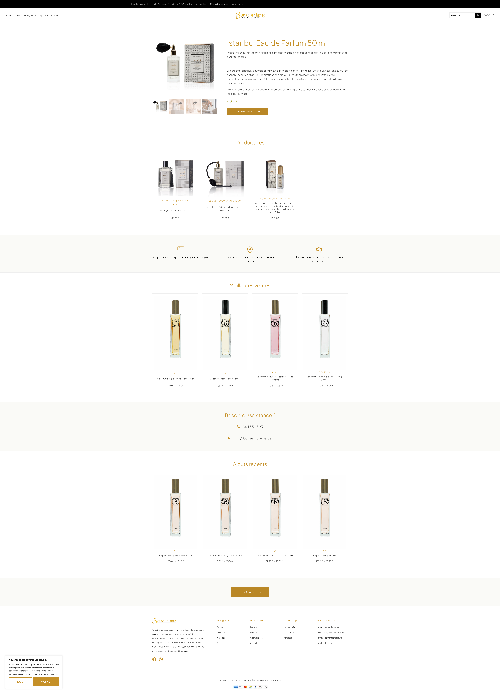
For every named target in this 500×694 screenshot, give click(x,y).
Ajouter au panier (247, 111)
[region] (34, 672)
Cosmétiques (256, 638)
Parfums (253, 627)
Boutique (221, 632)
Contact (55, 15)
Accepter (46, 682)
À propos (43, 15)
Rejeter (20, 682)
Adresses (288, 638)
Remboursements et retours (329, 638)
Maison (253, 632)
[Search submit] (478, 15)
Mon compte (289, 627)
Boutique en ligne (24, 15)
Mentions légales (324, 643)
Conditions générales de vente (330, 632)
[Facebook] (154, 659)
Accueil (9, 15)
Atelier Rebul (255, 643)
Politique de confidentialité (329, 627)
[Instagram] (161, 659)
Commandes (289, 632)
